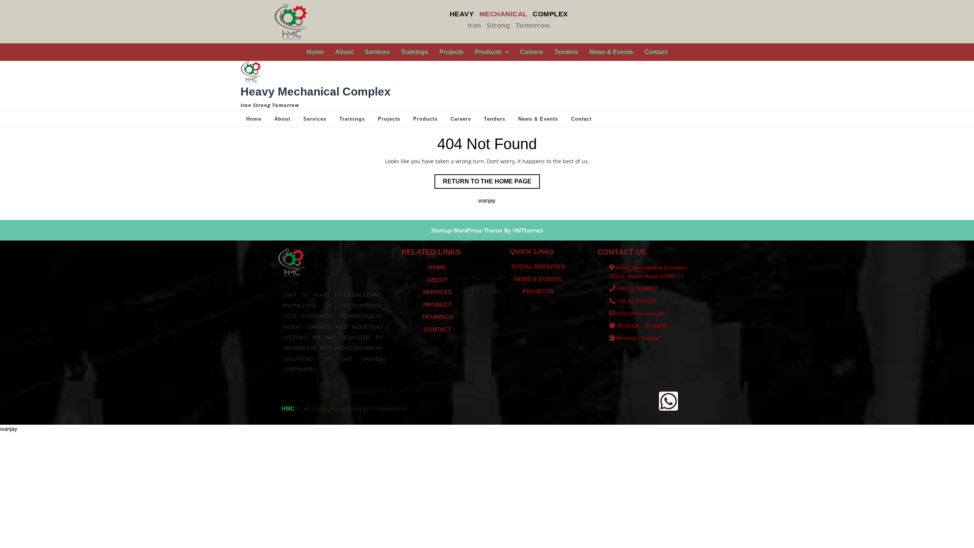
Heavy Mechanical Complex (315, 91)
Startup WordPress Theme (467, 230)
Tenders (566, 52)
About (344, 52)
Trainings (414, 52)
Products (488, 52)
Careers (531, 52)
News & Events (611, 52)
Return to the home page (491, 179)
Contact (656, 52)
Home (315, 52)
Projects (451, 52)
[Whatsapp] (668, 401)
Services (377, 52)
